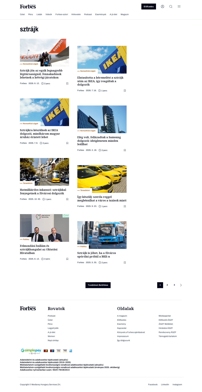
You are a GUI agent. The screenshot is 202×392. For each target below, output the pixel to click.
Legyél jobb (53, 328)
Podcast (88, 14)
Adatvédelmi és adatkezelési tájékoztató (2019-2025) (45, 362)
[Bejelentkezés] (162, 6)
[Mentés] (67, 83)
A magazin (122, 316)
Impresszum (123, 336)
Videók (49, 14)
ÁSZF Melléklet (166, 324)
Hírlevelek (76, 14)
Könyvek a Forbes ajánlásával (131, 332)
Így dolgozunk (123, 340)
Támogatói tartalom (168, 336)
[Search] (171, 6)
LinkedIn (165, 384)
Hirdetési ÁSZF (166, 328)
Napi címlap (53, 340)
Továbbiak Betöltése (98, 285)
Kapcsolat (121, 328)
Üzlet (22, 14)
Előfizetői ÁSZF (166, 320)
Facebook (152, 384)
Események (100, 14)
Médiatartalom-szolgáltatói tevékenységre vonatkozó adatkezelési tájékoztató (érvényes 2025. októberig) (70, 367)
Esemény (121, 324)
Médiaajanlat (165, 316)
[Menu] (179, 6)
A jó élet (113, 14)
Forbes (23, 83)
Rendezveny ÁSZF (167, 332)
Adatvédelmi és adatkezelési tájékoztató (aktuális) (44, 360)
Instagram (177, 384)
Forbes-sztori (61, 14)
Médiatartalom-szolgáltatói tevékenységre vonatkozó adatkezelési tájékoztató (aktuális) (62, 365)
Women (51, 336)
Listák (39, 14)
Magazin (125, 14)
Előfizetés (149, 6)
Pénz (30, 14)
